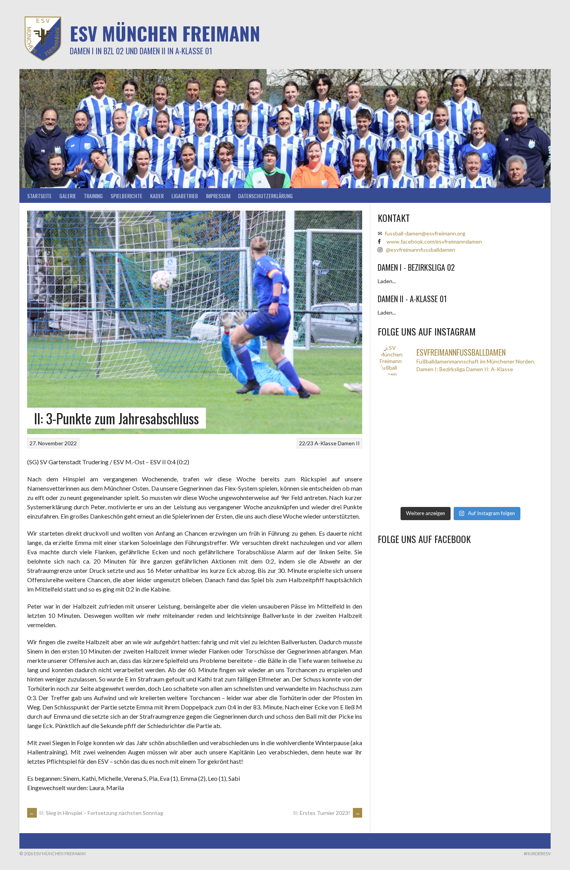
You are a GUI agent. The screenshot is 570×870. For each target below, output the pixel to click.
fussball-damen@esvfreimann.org (425, 233)
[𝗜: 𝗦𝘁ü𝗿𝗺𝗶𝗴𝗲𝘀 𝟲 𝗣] (400, 467)
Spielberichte (126, 196)
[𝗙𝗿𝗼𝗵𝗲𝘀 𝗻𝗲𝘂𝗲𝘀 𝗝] (440, 394)
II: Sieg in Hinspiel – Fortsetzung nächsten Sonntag (96, 812)
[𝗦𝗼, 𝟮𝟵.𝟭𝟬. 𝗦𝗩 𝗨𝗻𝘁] (480, 491)
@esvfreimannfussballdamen (420, 249)
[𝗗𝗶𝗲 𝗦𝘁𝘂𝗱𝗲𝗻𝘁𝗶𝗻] (480, 442)
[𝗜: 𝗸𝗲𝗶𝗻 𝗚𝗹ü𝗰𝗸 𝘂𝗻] (440, 491)
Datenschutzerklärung (265, 196)
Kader (157, 196)
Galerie (67, 196)
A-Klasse (325, 443)
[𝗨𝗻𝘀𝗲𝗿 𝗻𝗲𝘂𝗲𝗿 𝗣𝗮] (521, 467)
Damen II (349, 443)
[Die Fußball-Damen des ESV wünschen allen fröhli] (480, 394)
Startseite (39, 196)
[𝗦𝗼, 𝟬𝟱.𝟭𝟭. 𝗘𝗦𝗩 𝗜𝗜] (440, 467)
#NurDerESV (537, 853)
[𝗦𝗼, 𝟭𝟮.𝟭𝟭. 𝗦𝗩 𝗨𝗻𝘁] (440, 442)
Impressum (218, 196)
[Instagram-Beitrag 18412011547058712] (400, 394)
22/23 (306, 443)
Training (93, 196)
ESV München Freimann (165, 33)
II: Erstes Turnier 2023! (326, 812)
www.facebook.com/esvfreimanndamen (434, 241)
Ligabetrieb (184, 196)
